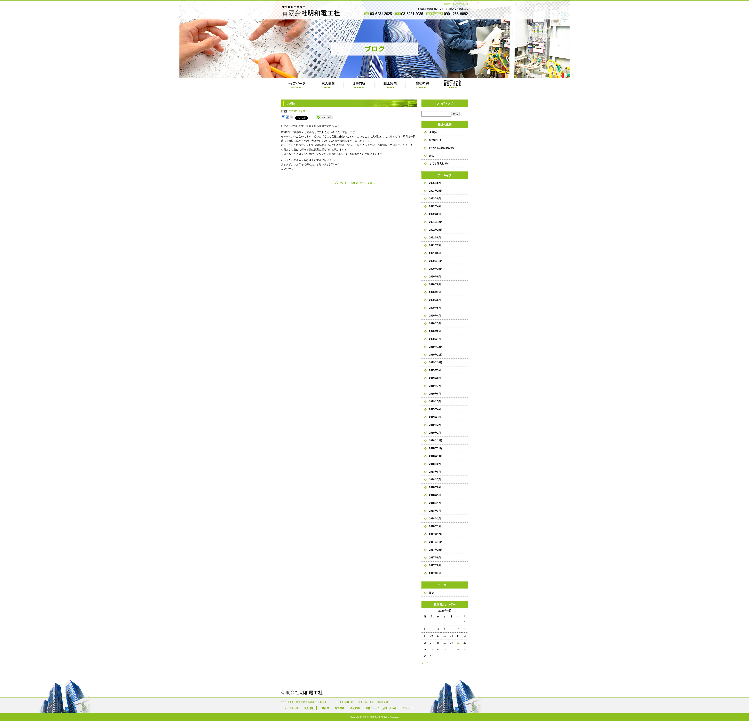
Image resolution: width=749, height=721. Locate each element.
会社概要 (421, 85)
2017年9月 (435, 557)
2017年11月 (435, 542)
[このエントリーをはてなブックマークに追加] (283, 117)
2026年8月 (435, 182)
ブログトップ (445, 103)
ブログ (405, 708)
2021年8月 (435, 237)
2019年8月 (435, 378)
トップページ (296, 85)
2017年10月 (435, 549)
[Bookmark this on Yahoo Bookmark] (291, 117)
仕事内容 (358, 85)
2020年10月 (435, 268)
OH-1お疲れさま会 (363, 182)
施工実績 (390, 85)
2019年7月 (435, 385)
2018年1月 (435, 526)
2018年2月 (435, 518)
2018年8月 (435, 471)
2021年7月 (435, 245)
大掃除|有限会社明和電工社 (456, 4)
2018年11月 (435, 448)
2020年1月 (435, 339)
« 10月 (425, 663)
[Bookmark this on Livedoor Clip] (287, 117)
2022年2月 (435, 214)
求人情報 (327, 85)
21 (458, 642)
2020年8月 (435, 284)
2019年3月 (435, 417)
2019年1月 (435, 432)
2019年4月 (435, 409)
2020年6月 (435, 300)
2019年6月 (435, 393)
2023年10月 (435, 190)
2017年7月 (435, 573)
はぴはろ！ (435, 140)
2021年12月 (435, 221)
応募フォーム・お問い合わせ (452, 85)
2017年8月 (435, 565)
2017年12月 (435, 534)
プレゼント (339, 182)
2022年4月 (435, 206)
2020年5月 (435, 307)
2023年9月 (435, 198)
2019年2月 (435, 424)
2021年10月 (435, 229)
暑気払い (434, 132)
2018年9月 (435, 463)
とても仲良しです (439, 163)
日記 (431, 592)
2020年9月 (435, 276)
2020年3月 (435, 323)
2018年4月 (435, 502)
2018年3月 (435, 510)
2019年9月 (435, 370)
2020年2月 (435, 331)
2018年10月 (435, 456)
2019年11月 (435, 354)
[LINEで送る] (324, 117)
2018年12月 (435, 440)
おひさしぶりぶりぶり (441, 147)
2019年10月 (435, 362)
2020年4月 (435, 315)
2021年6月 (435, 253)
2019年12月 (435, 346)
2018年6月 (435, 487)
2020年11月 (435, 261)
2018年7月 (435, 479)
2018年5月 (435, 495)
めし (431, 155)
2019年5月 (435, 401)
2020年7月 (435, 292)
